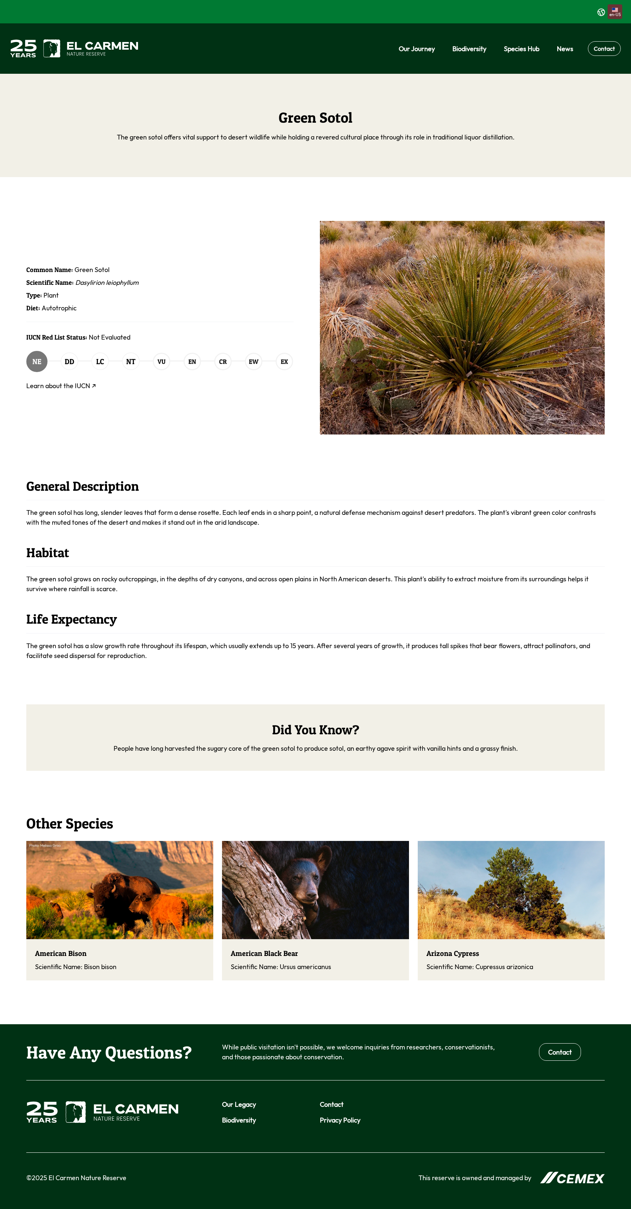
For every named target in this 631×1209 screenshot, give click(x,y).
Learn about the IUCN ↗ (61, 386)
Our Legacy (239, 1104)
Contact (604, 48)
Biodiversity (239, 1120)
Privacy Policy (340, 1120)
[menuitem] (417, 48)
